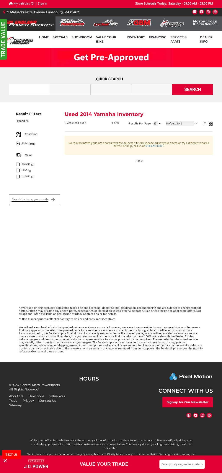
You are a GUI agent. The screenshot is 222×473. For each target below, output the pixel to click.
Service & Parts (178, 39)
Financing (157, 37)
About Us (16, 396)
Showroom (82, 37)
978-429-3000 (154, 146)
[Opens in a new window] (194, 12)
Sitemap (15, 405)
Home (44, 37)
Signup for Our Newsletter (188, 402)
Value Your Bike (106, 39)
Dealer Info (206, 39)
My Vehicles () (24, 3)
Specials (60, 37)
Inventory (136, 37)
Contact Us (47, 401)
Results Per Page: (140, 123)
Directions (36, 396)
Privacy (28, 401)
